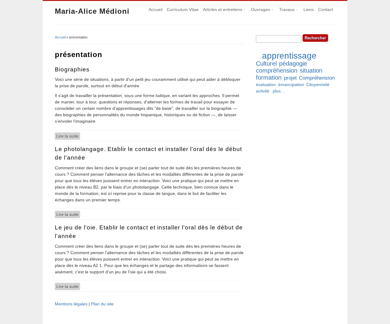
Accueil (155, 9)
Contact (325, 9)
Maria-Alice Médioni (92, 11)
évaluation (266, 84)
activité (262, 90)
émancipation (291, 84)
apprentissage (289, 55)
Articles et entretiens (221, 10)
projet (290, 78)
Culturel (266, 63)
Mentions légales (71, 303)
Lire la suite (68, 136)
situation (311, 70)
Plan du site (102, 303)
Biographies (72, 69)
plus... (278, 90)
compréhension (276, 70)
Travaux (286, 10)
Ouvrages (259, 10)
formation (269, 77)
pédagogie (293, 63)
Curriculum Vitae (183, 9)
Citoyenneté (317, 84)
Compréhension (317, 78)
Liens (308, 9)
